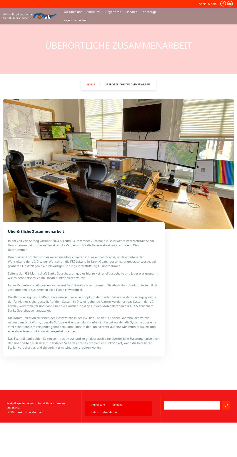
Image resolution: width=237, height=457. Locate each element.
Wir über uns (73, 12)
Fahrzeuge (149, 12)
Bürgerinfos (112, 12)
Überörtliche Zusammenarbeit (127, 84)
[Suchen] (226, 405)
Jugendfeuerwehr (76, 20)
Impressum (98, 404)
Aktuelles (93, 12)
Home (91, 84)
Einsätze (131, 12)
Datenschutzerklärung (104, 412)
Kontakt (117, 404)
